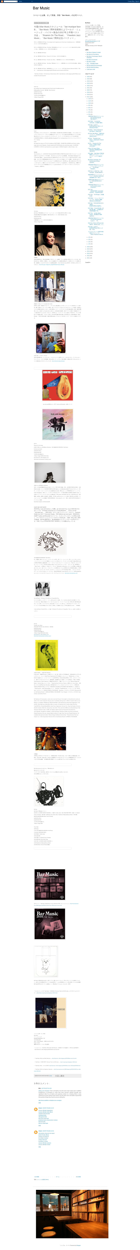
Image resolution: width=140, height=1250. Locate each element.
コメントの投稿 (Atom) (43, 1179)
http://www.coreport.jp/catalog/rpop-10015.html (47, 992)
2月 (89, 241)
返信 (40, 1102)
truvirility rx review (43, 1141)
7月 (89, 110)
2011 (88, 258)
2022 (88, 85)
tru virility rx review (43, 1138)
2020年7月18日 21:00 (48, 1108)
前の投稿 (78, 1176)
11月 (89, 101)
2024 (88, 81)
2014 (88, 251)
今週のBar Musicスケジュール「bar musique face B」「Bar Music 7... (96, 118)
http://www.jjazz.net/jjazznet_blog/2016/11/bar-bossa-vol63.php (51, 264)
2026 (88, 76)
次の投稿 (36, 1176)
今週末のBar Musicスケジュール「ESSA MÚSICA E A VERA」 (96, 181)
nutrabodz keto (42, 1115)
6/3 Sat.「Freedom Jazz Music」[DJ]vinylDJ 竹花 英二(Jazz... (96, 140)
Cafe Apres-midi (91, 69)
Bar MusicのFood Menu (93, 54)
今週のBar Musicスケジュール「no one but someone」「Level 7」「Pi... (96, 219)
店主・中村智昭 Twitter (92, 63)
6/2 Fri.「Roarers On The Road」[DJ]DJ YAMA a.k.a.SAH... (94, 145)
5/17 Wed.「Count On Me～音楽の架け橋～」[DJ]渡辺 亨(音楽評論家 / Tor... (96, 210)
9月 (89, 105)
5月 (89, 114)
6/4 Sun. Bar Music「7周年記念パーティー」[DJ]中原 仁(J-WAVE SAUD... (96, 135)
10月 (89, 103)
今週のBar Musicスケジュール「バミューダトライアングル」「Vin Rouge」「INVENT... (96, 166)
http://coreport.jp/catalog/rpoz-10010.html (68, 1062)
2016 (88, 246)
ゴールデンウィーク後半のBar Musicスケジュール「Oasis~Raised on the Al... (96, 233)
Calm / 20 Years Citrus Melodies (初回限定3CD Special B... (95, 150)
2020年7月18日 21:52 (48, 1131)
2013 (88, 253)
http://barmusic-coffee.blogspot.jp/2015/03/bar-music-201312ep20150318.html (64, 1065)
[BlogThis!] (58, 1076)
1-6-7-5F (98, 41)
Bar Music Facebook (92, 59)
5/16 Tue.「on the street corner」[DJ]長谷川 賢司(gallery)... (95, 215)
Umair (40, 1108)
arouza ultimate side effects (46, 1112)
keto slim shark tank (44, 1118)
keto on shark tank (43, 1123)
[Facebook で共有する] (61, 1076)
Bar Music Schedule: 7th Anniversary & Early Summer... (94, 161)
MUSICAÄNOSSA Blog (92, 67)
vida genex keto (43, 1116)
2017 (88, 96)
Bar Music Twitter (91, 61)
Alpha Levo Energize (44, 1090)
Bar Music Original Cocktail (94, 52)
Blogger (79, 1245)
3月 (89, 239)
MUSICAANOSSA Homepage (94, 65)
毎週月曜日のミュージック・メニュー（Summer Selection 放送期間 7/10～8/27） (96, 176)
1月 (89, 244)
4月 (89, 237)
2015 (88, 249)
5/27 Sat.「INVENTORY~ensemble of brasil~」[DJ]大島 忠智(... (96, 191)
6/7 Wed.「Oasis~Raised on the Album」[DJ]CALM (95, 130)
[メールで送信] (56, 1076)
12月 (89, 98)
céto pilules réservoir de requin (47, 1133)
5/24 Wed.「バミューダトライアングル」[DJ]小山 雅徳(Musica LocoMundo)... (96, 200)
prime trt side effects (44, 1135)
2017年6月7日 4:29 (46, 1088)
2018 (88, 94)
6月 (89, 112)
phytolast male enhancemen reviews (48, 1120)
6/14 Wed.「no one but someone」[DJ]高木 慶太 (95, 122)
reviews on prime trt (44, 1136)
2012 (88, 255)
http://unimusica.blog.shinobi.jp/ (58, 361)
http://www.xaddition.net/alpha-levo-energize (50, 1100)
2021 (88, 87)
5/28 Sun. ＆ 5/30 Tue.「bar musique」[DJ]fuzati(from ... (96, 171)
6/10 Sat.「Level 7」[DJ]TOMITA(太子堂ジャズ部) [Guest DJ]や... (95, 126)
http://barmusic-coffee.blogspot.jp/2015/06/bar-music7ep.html (64, 1058)
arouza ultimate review (44, 1144)
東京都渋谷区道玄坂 (90, 41)
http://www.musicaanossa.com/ (71, 573)
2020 (88, 90)
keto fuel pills (42, 1121)
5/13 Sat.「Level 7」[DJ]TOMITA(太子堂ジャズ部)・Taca (95, 228)
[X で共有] (60, 1076)
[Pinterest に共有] (63, 1076)
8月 (89, 107)
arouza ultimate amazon (45, 1143)
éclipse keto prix (43, 1139)
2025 (88, 79)
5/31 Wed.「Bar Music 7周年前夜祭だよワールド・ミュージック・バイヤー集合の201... (96, 155)
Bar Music (41, 8)
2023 (88, 83)
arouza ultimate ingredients (46, 1110)
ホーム (57, 1176)
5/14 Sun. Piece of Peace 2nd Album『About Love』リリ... (96, 223)
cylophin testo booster (44, 1113)
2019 (88, 92)
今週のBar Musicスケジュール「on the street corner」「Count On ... (96, 186)
